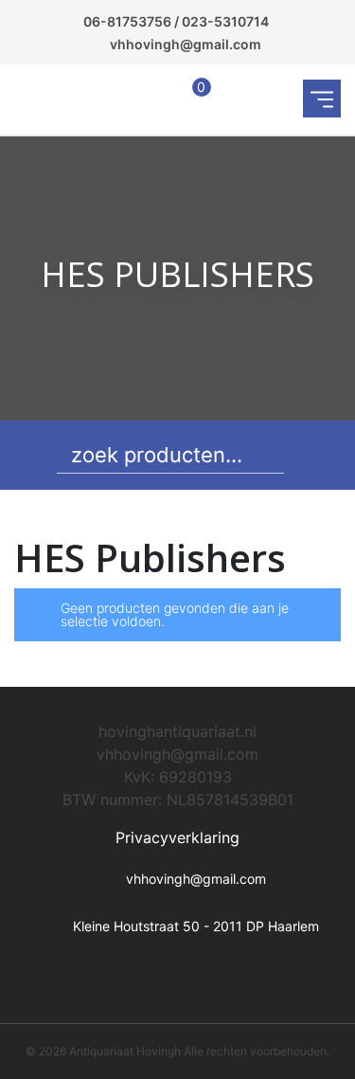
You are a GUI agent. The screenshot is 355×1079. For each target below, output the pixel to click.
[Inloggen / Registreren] (152, 99)
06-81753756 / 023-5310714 (176, 21)
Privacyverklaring (177, 837)
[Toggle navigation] (322, 98)
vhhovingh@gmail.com (185, 44)
